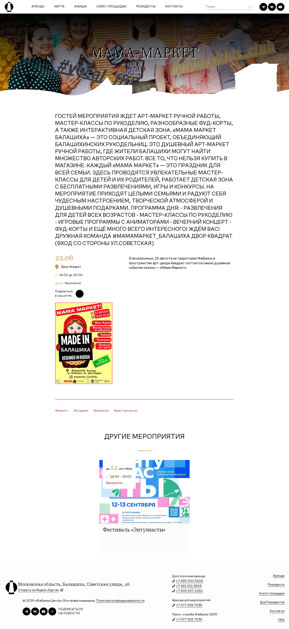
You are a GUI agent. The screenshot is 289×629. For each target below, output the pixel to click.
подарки (82, 410)
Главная (10, 19)
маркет (63, 410)
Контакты (174, 6)
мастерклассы (126, 410)
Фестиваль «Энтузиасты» (134, 530)
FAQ (281, 620)
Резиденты (146, 6)
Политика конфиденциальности (120, 601)
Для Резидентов (272, 602)
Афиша (80, 6)
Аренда (37, 6)
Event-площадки (111, 6)
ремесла (102, 410)
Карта (59, 6)
